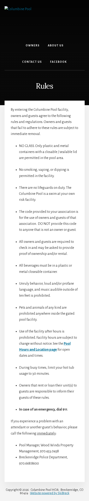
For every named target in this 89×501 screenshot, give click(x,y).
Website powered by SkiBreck (49, 493)
